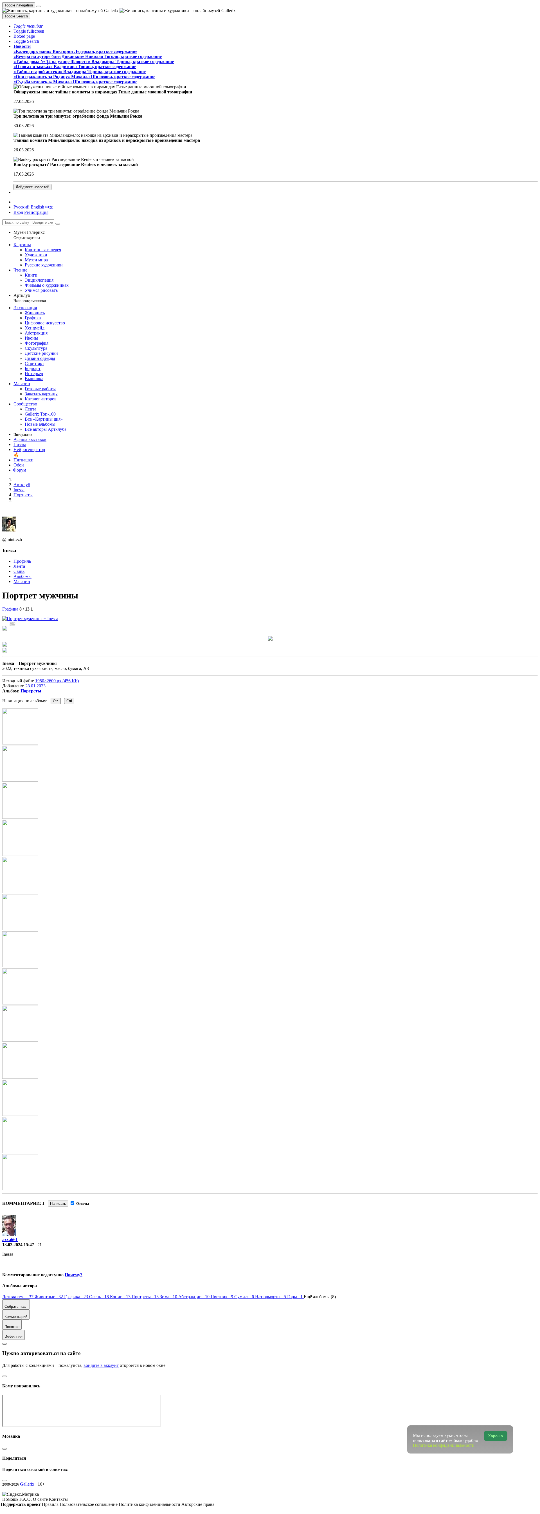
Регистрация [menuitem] (36, 212)
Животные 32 (49, 1296)
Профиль (22, 561)
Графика (10, 609)
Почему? (73, 1274)
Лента (19, 566)
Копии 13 (121, 1296)
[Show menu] (38, 6)
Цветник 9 (222, 1296)
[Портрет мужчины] (30, 618)
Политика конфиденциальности (150, 1504)
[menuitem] (49, 207)
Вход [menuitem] (18, 212)
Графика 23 (76, 1296)
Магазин (22, 581)
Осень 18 (99, 1296)
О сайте (41, 1499)
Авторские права (197, 1504)
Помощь (10, 1499)
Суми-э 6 (244, 1296)
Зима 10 (169, 1296)
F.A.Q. (26, 1499)
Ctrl (55, 701)
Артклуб (30, 298)
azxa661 (10, 1239)
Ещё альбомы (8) (320, 1296)
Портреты (31, 690)
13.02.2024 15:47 (18, 1244)
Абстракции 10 (194, 1296)
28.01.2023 (35, 685)
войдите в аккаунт (101, 1365)
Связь (19, 571)
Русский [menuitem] (22, 207)
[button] (28, 26)
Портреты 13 (146, 1296)
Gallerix (27, 1484)
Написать (58, 1203)
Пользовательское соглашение (89, 1504)
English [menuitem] (37, 207)
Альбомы (23, 576)
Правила (51, 1504)
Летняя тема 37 (18, 1296)
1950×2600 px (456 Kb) (57, 680)
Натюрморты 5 (271, 1296)
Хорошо (495, 1436)
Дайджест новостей (32, 187)
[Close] (57, 224)
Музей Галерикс (29, 235)
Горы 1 (295, 1296)
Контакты (58, 1499)
